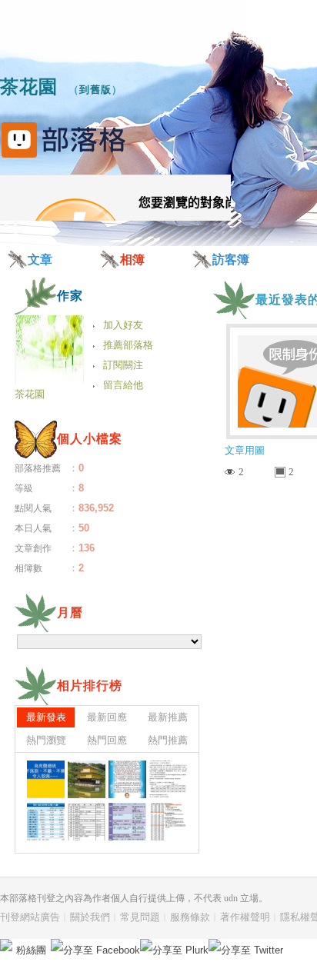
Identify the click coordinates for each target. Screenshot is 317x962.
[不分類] (46, 779)
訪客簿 (230, 259)
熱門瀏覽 (46, 740)
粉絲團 (31, 950)
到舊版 (95, 89)
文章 (40, 259)
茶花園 (29, 86)
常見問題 (140, 917)
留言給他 (123, 385)
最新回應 (107, 717)
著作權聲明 (245, 917)
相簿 (132, 259)
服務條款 (190, 917)
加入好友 (123, 325)
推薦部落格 (128, 345)
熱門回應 (107, 740)
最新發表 (46, 717)
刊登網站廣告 (30, 917)
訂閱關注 (123, 365)
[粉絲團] (6, 945)
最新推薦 (168, 717)
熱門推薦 (168, 740)
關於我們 (90, 917)
